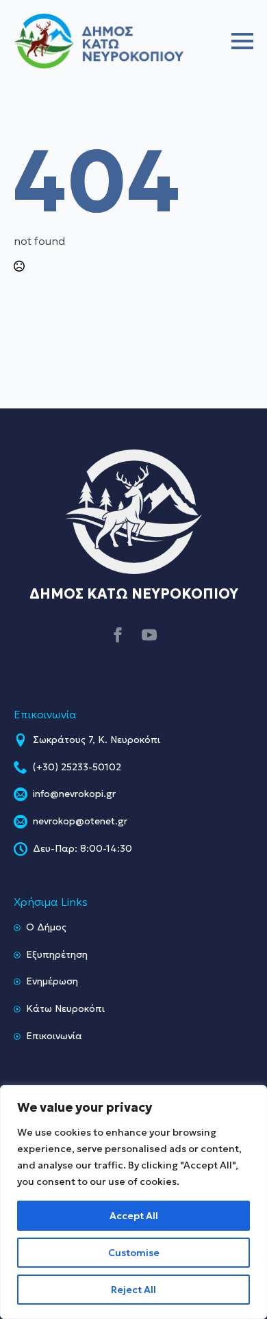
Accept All (134, 1216)
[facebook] (118, 635)
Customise (134, 1252)
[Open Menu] (242, 41)
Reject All (133, 1289)
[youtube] (149, 635)
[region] (133, 1202)
